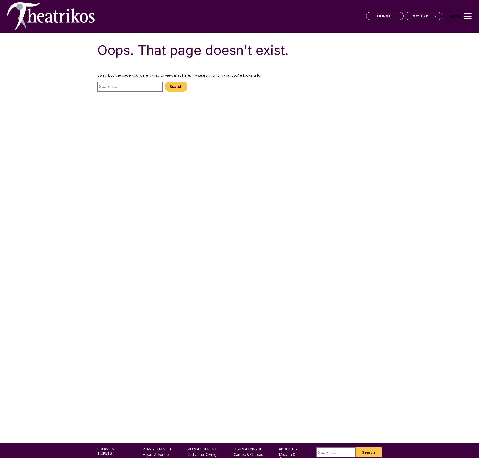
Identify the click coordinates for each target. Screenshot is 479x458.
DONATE (385, 16)
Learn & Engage (248, 449)
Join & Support (202, 449)
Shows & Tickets (105, 451)
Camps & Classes (248, 454)
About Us (288, 449)
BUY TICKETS (424, 16)
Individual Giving (202, 454)
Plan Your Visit (157, 449)
